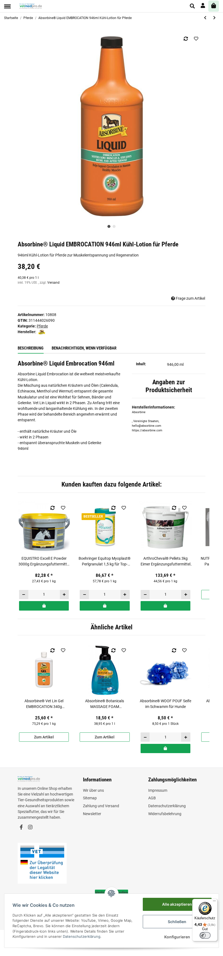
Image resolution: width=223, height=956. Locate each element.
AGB (152, 798)
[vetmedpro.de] (31, 6)
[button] (192, 6)
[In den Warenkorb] (44, 605)
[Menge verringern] (24, 594)
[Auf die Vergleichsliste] (185, 38)
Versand (53, 282)
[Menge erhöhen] (64, 594)
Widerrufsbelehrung (164, 814)
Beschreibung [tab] (31, 348)
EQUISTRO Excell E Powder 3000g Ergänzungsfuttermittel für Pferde (44, 561)
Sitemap (90, 798)
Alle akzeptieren (177, 904)
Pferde (42, 326)
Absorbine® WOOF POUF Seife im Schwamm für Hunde (165, 704)
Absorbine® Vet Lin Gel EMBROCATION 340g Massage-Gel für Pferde (44, 704)
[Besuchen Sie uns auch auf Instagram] (30, 827)
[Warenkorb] (213, 6)
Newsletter (92, 814)
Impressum (157, 790)
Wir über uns (93, 790)
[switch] (205, 935)
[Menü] (214, 902)
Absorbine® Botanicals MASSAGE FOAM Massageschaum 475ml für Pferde (105, 704)
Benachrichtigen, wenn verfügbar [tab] (84, 348)
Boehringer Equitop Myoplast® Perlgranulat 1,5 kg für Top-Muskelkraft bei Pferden (105, 561)
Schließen (177, 921)
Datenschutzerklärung (167, 806)
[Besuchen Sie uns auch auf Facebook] (21, 827)
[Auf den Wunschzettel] (196, 38)
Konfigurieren (177, 937)
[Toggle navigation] (7, 6)
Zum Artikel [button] (44, 737)
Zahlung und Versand (101, 806)
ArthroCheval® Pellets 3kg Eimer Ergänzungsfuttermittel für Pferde (165, 561)
